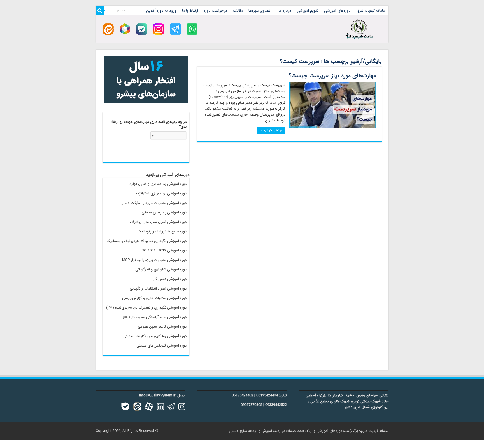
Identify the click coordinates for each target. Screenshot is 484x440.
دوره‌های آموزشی (337, 11)
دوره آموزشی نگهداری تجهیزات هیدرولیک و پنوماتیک (147, 241)
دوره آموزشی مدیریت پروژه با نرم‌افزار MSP (154, 260)
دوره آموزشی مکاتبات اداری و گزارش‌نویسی (154, 298)
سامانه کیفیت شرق (371, 11)
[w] (192, 29)
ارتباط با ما (190, 11)
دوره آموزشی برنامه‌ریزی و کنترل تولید (158, 184)
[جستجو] (100, 10)
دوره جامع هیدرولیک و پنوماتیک (162, 231)
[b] (141, 29)
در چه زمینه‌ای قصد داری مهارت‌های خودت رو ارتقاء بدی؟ (149, 124)
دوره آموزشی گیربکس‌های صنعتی (161, 346)
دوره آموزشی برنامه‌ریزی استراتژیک (160, 193)
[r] (125, 29)
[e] (108, 29)
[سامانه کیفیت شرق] (359, 28)
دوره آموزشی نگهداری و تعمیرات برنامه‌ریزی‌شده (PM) (146, 307)
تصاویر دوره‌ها (259, 11)
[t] (175, 29)
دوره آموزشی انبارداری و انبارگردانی (161, 269)
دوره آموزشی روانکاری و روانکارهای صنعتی (155, 336)
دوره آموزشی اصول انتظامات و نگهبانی (158, 288)
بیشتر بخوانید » (271, 130)
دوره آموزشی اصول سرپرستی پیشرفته (158, 222)
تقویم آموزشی (307, 11)
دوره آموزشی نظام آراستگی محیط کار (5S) (155, 317)
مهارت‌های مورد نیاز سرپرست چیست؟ (332, 75)
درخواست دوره (215, 11)
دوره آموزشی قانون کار (170, 279)
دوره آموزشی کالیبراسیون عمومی (162, 327)
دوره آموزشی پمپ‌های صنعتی (164, 212)
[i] (158, 29)
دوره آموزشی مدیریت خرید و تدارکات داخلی (153, 203)
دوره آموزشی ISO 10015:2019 (164, 250)
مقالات (238, 11)
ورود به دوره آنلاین (161, 11)
